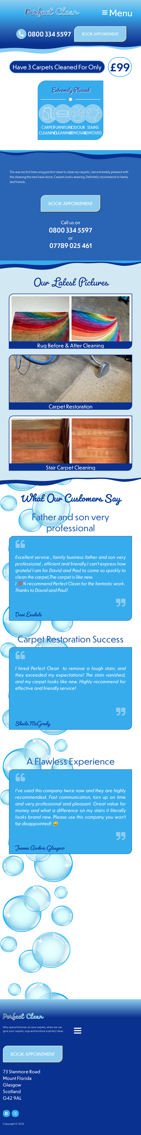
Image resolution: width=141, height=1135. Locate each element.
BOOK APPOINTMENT (100, 34)
